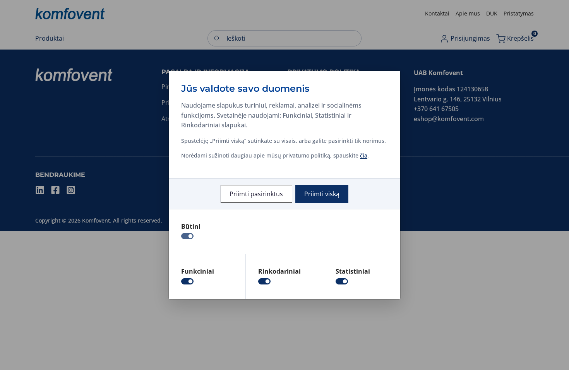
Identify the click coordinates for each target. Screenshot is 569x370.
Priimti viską (321, 194)
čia (363, 155)
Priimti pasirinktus (256, 194)
